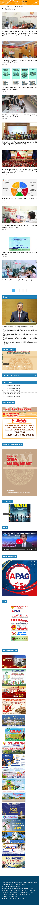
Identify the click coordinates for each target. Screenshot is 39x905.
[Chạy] (4, 549)
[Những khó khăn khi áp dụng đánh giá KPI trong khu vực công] (19, 187)
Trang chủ (5, 6)
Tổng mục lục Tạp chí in (11, 375)
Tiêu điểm (6, 297)
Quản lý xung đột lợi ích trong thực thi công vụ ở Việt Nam (18, 280)
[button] (3, 2)
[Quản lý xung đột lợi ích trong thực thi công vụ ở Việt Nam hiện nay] (19, 242)
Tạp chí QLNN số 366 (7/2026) (11, 388)
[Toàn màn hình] (35, 549)
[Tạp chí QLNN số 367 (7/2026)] (19, 360)
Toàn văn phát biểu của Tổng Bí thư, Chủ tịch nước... (18, 327)
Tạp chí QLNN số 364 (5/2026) (11, 393)
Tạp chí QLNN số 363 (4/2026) (11, 396)
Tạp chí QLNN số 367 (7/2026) (14, 366)
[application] (19, 541)
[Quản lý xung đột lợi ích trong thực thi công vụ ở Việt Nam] (19, 269)
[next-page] (25, 290)
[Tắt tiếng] (32, 549)
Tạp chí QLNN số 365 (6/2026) (11, 391)
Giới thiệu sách (7, 502)
